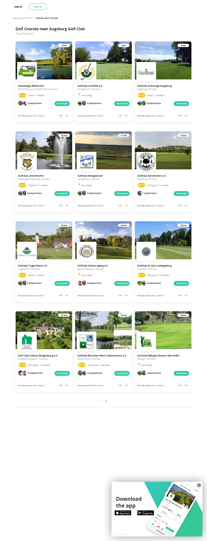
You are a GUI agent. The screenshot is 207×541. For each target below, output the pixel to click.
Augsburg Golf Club (22, 18)
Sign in (18, 6)
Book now (62, 103)
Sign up (38, 6)
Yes (60, 115)
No (66, 115)
